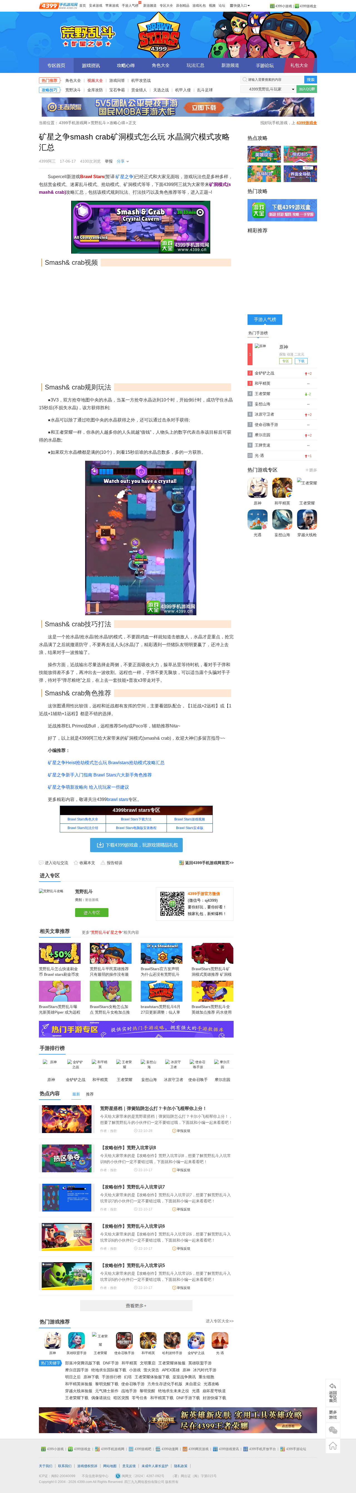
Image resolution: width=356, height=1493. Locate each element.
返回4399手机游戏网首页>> (209, 863)
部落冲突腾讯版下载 (82, 1363)
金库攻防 (95, 90)
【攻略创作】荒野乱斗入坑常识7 (132, 1187)
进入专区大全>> (220, 1321)
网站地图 (110, 1466)
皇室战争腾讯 (184, 1377)
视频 (212, 6)
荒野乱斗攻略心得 (125, 65)
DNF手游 (111, 1363)
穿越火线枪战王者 (307, 540)
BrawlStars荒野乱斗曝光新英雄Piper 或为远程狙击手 (59, 1012)
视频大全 (95, 80)
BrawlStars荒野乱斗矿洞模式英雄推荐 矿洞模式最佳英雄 (212, 974)
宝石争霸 (117, 90)
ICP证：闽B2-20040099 (57, 1476)
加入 (306, 89)
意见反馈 (129, 1466)
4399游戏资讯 (229, 1449)
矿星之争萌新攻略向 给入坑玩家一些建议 (88, 787)
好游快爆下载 (214, 1398)
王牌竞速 (262, 445)
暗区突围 (121, 1398)
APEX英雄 (171, 1370)
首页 (82, 6)
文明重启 (147, 1363)
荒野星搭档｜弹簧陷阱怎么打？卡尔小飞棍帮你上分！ (153, 1108)
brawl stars (117, 799)
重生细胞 (206, 1377)
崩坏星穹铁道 (214, 1391)
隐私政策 (180, 1466)
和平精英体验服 (78, 1384)
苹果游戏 (112, 6)
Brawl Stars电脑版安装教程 (136, 828)
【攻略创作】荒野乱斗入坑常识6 (132, 1226)
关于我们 (45, 1466)
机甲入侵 (183, 90)
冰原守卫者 (264, 414)
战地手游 (129, 1391)
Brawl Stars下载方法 (136, 819)
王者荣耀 (100, 1353)
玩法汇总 (195, 65)
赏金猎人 (139, 90)
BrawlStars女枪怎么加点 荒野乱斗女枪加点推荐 (110, 1012)
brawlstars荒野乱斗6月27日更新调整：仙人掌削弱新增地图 (161, 1012)
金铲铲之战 (196, 1353)
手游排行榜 (111, 1377)
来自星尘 (193, 1384)
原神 (52, 1353)
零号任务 (139, 1398)
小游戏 (135, 1370)
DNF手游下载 (188, 1398)
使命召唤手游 (124, 1353)
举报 (109, 161)
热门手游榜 (258, 333)
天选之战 (161, 90)
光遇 (196, 1391)
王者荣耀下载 (76, 1398)
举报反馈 (183, 1131)
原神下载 (91, 1377)
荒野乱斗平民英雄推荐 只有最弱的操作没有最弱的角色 (109, 974)
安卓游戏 (95, 6)
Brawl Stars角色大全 (83, 819)
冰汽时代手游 (204, 1370)
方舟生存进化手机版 (164, 1384)
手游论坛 (265, 65)
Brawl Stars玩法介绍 (83, 828)
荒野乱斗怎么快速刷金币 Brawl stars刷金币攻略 (59, 974)
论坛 (222, 6)
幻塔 (128, 1377)
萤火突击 (151, 1370)
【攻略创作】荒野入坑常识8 (128, 1147)
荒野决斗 (73, 90)
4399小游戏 (283, 6)
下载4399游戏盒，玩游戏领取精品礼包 (136, 845)
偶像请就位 (101, 1398)
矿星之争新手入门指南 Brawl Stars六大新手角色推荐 (100, 775)
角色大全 (161, 65)
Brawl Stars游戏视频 (189, 819)
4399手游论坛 (296, 1449)
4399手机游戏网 (73, 123)
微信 (332, 1430)
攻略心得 (117, 123)
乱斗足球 (205, 90)
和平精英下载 (162, 1398)
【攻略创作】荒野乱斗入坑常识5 (132, 1265)
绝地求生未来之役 (173, 1391)
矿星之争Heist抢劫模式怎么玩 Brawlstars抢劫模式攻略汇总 (106, 762)
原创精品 (182, 6)
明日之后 (73, 1377)
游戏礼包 (199, 6)
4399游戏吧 (143, 1449)
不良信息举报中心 (95, 1476)
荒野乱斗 (178, 35)
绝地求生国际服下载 (108, 1370)
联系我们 (64, 1466)
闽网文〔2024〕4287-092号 (143, 1476)
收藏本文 (87, 863)
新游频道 (150, 6)
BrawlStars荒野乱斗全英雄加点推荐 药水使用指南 (212, 1012)
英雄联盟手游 (76, 1353)
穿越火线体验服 (78, 1391)
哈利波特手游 (172, 1353)
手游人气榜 (130, 6)
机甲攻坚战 (141, 80)
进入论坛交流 (56, 863)
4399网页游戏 (199, 1449)
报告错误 (114, 863)
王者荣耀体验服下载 (152, 1377)
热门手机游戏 (311, 470)
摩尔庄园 (262, 435)
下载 (301, 361)
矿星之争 (125, 176)
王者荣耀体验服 (172, 1363)
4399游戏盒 (308, 6)
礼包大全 (299, 65)
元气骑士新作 (106, 1391)
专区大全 (166, 6)
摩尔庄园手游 (76, 1370)
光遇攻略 (211, 1384)
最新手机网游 (136, 1305)
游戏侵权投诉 (87, 1466)
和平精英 (148, 1353)
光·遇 (220, 1353)
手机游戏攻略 (332, 1414)
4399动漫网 (170, 1449)
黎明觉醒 (147, 1391)
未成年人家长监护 (155, 1466)
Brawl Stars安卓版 (189, 828)
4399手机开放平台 (262, 1449)
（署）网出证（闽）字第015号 (194, 1476)
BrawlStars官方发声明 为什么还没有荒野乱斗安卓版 (160, 974)
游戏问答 (117, 80)
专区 (285, 361)
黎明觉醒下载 (106, 1384)
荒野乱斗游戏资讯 (91, 65)
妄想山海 (262, 404)
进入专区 (92, 912)
